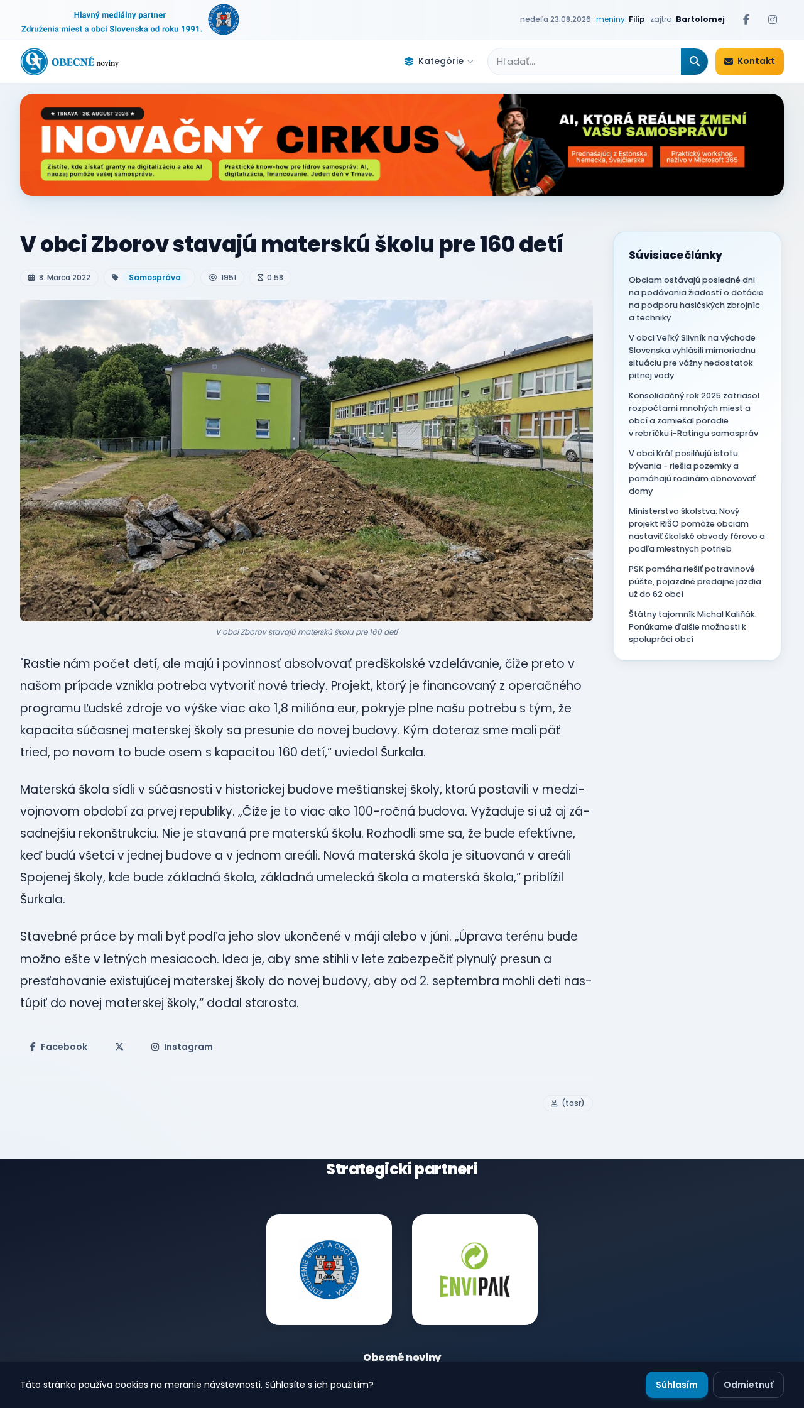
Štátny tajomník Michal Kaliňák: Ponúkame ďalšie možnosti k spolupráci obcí (693, 627)
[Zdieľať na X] (119, 1046)
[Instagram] (772, 19)
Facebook (64, 1046)
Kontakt (756, 61)
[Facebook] (746, 19)
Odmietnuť (748, 1384)
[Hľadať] (694, 61)
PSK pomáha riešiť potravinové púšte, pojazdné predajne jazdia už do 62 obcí (695, 581)
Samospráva (155, 277)
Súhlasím (677, 1384)
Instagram (188, 1046)
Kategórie (441, 61)
